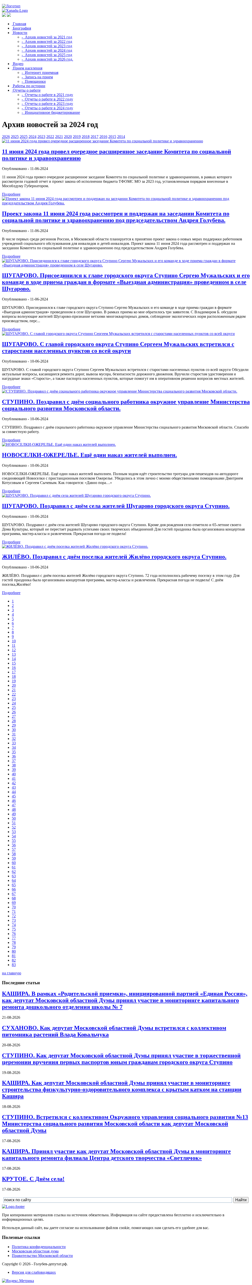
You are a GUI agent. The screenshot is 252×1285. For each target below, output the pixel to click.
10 (14, 641)
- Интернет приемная (40, 72)
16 (14, 668)
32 (14, 738)
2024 (32, 136)
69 (14, 903)
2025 (15, 136)
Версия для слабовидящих (34, 1272)
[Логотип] (11, 6)
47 (14, 805)
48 (14, 809)
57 (14, 849)
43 (14, 787)
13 (14, 654)
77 (14, 938)
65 (14, 885)
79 (14, 947)
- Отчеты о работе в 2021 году (47, 95)
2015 (112, 136)
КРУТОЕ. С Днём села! (33, 1179)
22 (14, 694)
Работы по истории (28, 86)
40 (14, 774)
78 (14, 942)
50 (14, 818)
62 (14, 871)
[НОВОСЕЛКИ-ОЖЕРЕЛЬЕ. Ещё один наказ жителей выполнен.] (59, 444)
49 (14, 814)
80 (14, 951)
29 (14, 725)
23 (14, 699)
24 (14, 703)
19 (14, 681)
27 (14, 716)
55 (14, 840)
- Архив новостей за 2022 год (47, 41)
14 (14, 659)
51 (14, 823)
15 (14, 663)
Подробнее (11, 194)
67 (14, 894)
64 (14, 880)
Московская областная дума (35, 1251)
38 (14, 765)
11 (14, 645)
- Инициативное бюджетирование (51, 112)
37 (14, 761)
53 (14, 832)
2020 (68, 136)
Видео (17, 64)
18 (14, 676)
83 (14, 965)
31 (14, 734)
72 (14, 916)
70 (14, 907)
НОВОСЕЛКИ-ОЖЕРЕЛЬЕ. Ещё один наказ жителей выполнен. (89, 455)
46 (14, 801)
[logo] (13, 1206)
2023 (41, 136)
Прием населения (27, 68)
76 (14, 934)
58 (14, 854)
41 (14, 778)
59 (14, 858)
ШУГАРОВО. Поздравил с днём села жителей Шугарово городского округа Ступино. (116, 506)
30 (14, 730)
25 (14, 707)
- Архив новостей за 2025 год (47, 55)
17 (14, 672)
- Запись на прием (37, 77)
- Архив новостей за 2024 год (47, 50)
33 (14, 743)
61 (14, 867)
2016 (103, 136)
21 (14, 690)
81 (14, 956)
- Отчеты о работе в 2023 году (47, 103)
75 (14, 929)
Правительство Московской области (42, 1255)
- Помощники (34, 81)
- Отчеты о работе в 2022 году (47, 99)
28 (14, 721)
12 (14, 650)
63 (14, 876)
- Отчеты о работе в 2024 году (47, 108)
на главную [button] (11, 973)
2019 (77, 136)
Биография (21, 28)
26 (14, 712)
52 (14, 827)
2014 (121, 136)
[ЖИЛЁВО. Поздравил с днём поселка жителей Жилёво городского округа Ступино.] (75, 546)
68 (14, 898)
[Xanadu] (15, 10)
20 (14, 685)
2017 (94, 136)
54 (14, 836)
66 (14, 889)
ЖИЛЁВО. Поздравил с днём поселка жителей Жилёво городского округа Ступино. (114, 556)
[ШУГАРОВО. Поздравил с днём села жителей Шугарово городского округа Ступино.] (76, 495)
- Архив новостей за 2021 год (47, 37)
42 (14, 783)
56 (14, 845)
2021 (59, 136)
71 (14, 911)
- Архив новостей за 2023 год (47, 46)
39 (14, 770)
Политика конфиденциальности (39, 1247)
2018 (86, 136)
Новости (19, 33)
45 (14, 796)
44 (14, 792)
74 (14, 925)
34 (14, 747)
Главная (19, 24)
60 (14, 863)
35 (14, 752)
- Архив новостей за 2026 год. (47, 59)
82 (14, 960)
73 (14, 920)
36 (14, 756)
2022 (50, 136)
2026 (6, 136)
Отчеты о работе (26, 90)
